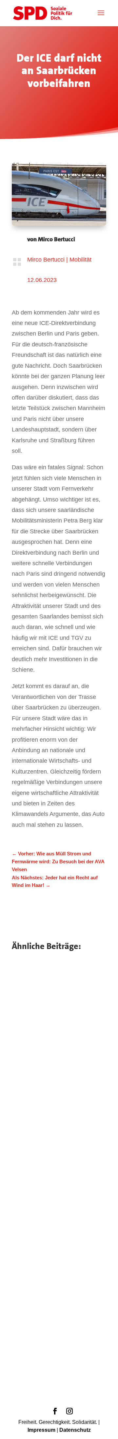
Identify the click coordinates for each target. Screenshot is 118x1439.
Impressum (41, 1430)
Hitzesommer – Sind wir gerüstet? (52, 1036)
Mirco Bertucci (56, 239)
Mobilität (80, 259)
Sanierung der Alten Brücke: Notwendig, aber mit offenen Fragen (58, 1317)
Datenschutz (75, 1430)
